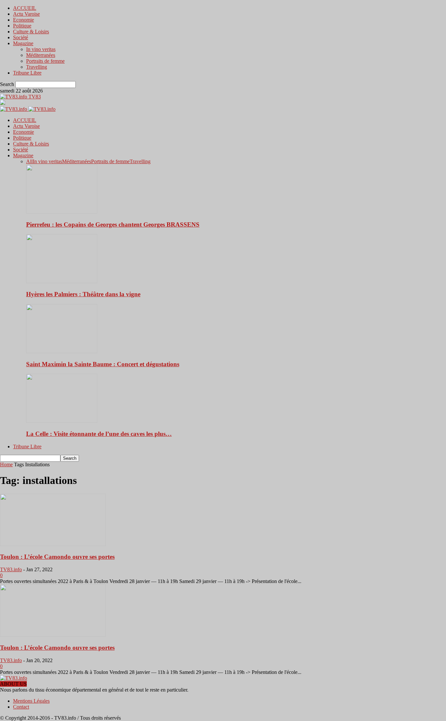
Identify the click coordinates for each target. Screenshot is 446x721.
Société (20, 37)
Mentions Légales (31, 701)
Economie (23, 20)
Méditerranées (40, 55)
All (29, 161)
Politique (22, 25)
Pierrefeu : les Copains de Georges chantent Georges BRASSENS (112, 224)
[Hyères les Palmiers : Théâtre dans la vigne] (61, 281)
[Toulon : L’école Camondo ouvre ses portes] (53, 544)
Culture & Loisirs (31, 31)
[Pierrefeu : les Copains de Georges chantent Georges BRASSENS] (61, 212)
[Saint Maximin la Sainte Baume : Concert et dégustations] (61, 351)
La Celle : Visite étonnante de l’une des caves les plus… (99, 433)
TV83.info (11, 569)
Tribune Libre (27, 73)
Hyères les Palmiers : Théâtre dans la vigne (83, 294)
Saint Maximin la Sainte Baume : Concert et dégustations (102, 364)
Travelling (36, 67)
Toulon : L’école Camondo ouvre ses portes (57, 556)
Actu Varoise (26, 14)
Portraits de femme (45, 61)
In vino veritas (41, 49)
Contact (21, 707)
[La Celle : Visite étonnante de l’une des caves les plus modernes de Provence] (61, 421)
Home (6, 464)
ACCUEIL (24, 8)
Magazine (23, 43)
